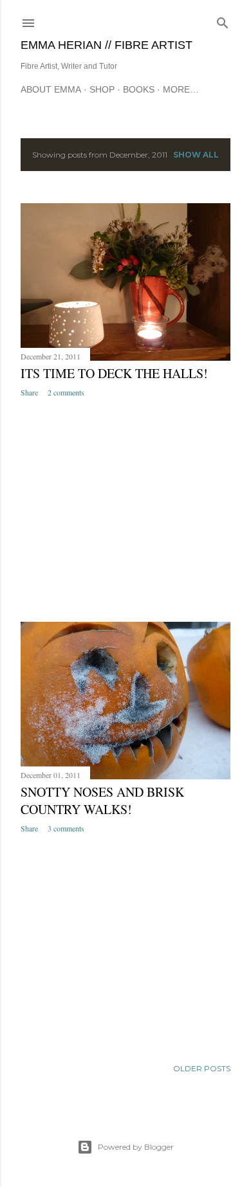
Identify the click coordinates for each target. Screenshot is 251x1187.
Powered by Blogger (136, 1147)
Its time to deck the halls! (114, 373)
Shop (102, 89)
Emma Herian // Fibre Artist (106, 45)
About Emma (51, 89)
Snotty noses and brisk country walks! (102, 800)
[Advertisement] (125, 510)
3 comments (66, 828)
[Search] (222, 20)
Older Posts (201, 1068)
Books (138, 89)
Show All (196, 154)
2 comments (66, 392)
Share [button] (29, 392)
